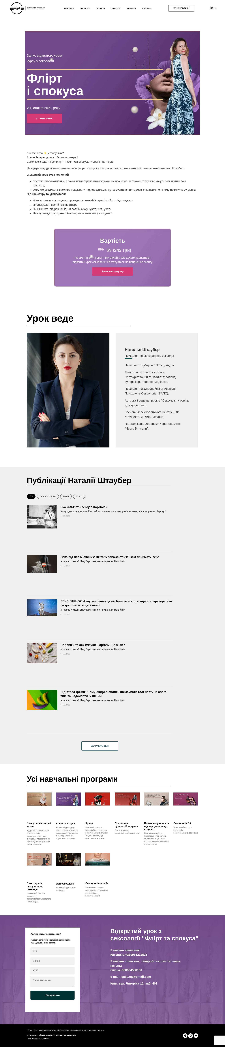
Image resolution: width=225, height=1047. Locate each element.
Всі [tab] (31, 496)
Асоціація (69, 8)
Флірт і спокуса (65, 823)
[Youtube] (196, 1035)
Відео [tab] (66, 496)
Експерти (100, 8)
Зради (89, 823)
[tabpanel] (99, 626)
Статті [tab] (79, 496)
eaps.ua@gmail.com (136, 976)
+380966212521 (136, 954)
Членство (115, 8)
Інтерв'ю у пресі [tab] (48, 496)
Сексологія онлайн (97, 883)
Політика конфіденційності (39, 1039)
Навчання (85, 8)
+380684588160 (131, 970)
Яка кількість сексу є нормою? (83, 507)
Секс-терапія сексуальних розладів (34, 886)
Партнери (131, 8)
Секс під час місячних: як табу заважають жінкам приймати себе (109, 557)
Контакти (146, 8)
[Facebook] (185, 1035)
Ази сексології (65, 883)
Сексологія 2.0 (182, 823)
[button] (99, 746)
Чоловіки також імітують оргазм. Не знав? (92, 645)
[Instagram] (190, 1035)
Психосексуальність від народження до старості (156, 826)
